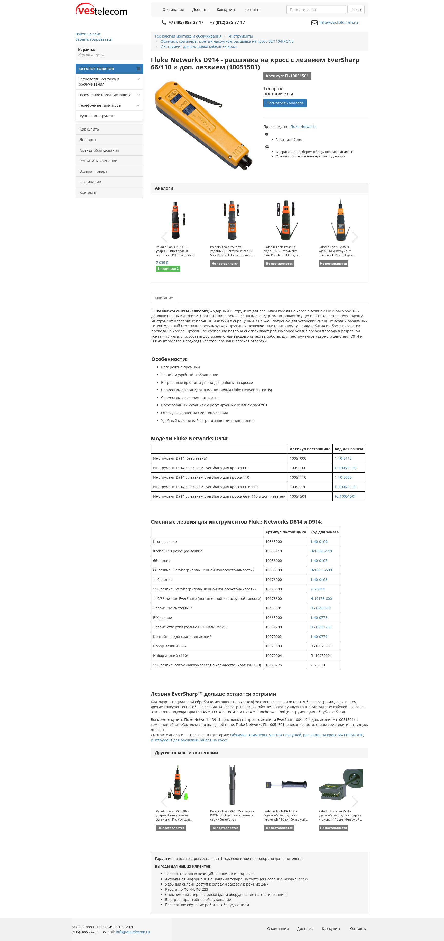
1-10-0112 (343, 458)
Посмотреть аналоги (285, 102)
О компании (173, 9)
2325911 (317, 588)
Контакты (252, 9)
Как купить (226, 9)
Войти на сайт (88, 34)
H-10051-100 (345, 467)
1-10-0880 (343, 477)
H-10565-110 (321, 550)
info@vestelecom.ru (339, 22)
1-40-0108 (318, 579)
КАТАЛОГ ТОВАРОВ (96, 68)
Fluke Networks (303, 126)
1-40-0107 (318, 560)
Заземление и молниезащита (105, 94)
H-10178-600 (321, 598)
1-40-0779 (318, 636)
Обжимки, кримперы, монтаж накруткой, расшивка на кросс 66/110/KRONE (296, 734)
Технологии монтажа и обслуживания (99, 82)
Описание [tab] (164, 297)
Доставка (200, 9)
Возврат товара (93, 171)
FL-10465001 (321, 607)
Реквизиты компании (98, 160)
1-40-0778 (318, 617)
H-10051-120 (345, 486)
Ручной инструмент (97, 115)
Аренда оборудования (99, 150)
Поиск (356, 9)
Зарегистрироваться (94, 39)
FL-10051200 (321, 627)
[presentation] (164, 237)
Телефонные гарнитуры (100, 105)
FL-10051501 (345, 496)
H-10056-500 (321, 569)
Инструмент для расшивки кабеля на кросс (189, 740)
